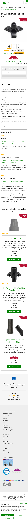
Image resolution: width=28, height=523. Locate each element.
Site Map (5, 441)
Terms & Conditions (8, 443)
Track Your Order (7, 427)
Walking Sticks (9, 7)
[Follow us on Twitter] (9, 486)
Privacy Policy (6, 448)
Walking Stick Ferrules (20, 7)
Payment (5, 420)
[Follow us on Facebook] (5, 486)
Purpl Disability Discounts (10, 430)
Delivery (5, 418)
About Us (5, 436)
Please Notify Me (13, 76)
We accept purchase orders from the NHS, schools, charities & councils (14, 386)
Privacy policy (23, 503)
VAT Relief (5, 425)
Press (4, 446)
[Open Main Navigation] (1, 2)
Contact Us (6, 439)
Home (2, 7)
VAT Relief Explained (20, 63)
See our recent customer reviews (14, 398)
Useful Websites (7, 453)
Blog (4, 450)
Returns (5, 423)
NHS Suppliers (7, 416)
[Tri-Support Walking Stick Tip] (9, 46)
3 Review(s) (13, 50)
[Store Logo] (4, 3)
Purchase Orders (7, 413)
